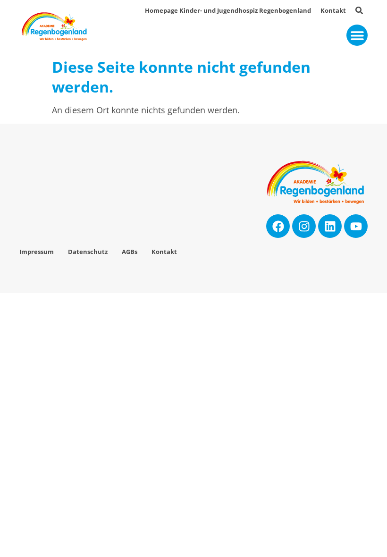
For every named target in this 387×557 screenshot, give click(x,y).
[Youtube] (356, 226)
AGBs (129, 252)
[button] (357, 35)
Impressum (36, 252)
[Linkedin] (330, 226)
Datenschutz (88, 252)
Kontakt (333, 11)
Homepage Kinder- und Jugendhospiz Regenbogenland (228, 11)
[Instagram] (304, 226)
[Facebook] (278, 226)
